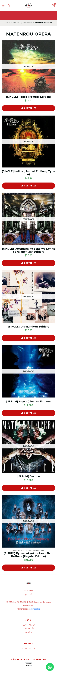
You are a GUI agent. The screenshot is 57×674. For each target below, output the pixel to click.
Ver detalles (28, 108)
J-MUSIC (16, 23)
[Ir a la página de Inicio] (28, 5)
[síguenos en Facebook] (31, 595)
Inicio (7, 23)
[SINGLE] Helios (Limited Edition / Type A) (28, 173)
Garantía (28, 629)
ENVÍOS (28, 633)
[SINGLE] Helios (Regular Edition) (28, 96)
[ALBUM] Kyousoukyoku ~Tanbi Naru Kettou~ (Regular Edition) (28, 555)
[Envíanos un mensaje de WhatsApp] (50, 667)
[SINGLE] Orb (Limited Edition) (28, 326)
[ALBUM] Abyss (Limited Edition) (28, 401)
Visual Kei (27, 23)
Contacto (28, 625)
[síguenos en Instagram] (26, 595)
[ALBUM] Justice (28, 476)
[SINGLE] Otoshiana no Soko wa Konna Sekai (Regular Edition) (28, 250)
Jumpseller (35, 609)
